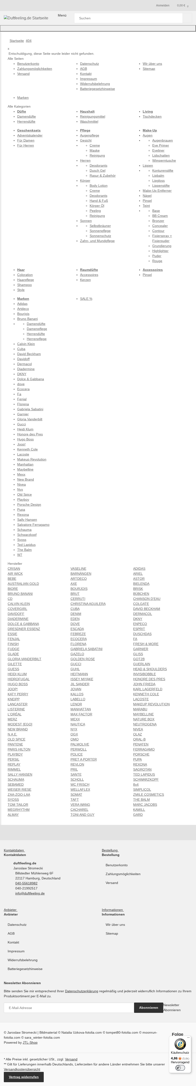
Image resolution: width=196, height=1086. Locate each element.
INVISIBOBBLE (144, 674)
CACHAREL (79, 810)
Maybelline (25, 469)
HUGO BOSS (18, 684)
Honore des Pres (30, 434)
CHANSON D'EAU (146, 599)
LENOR (76, 704)
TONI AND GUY (82, 815)
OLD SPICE (16, 739)
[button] (15, 850)
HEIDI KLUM (17, 674)
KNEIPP (14, 699)
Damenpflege (37, 329)
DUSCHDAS (142, 634)
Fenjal (22, 399)
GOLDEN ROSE (83, 659)
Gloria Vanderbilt (29, 419)
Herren (85, 160)
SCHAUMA (16, 779)
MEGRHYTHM (19, 810)
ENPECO (140, 624)
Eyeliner (158, 150)
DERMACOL (142, 614)
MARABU (140, 709)
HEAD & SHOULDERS (150, 669)
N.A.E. (12, 734)
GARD (138, 815)
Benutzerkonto (117, 865)
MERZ (12, 719)
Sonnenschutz (100, 236)
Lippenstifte (161, 185)
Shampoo (24, 285)
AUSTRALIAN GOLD (23, 584)
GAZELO (77, 654)
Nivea (21, 484)
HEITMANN (79, 674)
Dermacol (24, 364)
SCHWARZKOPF (146, 779)
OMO (75, 739)
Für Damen (25, 140)
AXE (74, 584)
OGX (74, 734)
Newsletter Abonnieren (172, 1007)
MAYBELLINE (143, 714)
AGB (11, 933)
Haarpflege (25, 280)
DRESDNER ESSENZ (24, 629)
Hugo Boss (25, 439)
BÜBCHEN (141, 594)
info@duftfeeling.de (30, 893)
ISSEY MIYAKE (82, 679)
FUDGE (13, 649)
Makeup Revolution (31, 459)
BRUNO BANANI (20, 594)
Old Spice (24, 494)
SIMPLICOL (142, 789)
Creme (95, 145)
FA (135, 639)
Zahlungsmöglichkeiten (123, 874)
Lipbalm (158, 175)
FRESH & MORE (145, 644)
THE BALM (141, 799)
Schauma (24, 530)
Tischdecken (152, 116)
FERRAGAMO (144, 749)
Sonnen (86, 221)
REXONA (140, 764)
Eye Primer (160, 145)
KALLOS (77, 694)
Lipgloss (158, 180)
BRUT (75, 594)
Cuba (21, 349)
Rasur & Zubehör (103, 175)
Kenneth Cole (27, 449)
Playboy (23, 499)
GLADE (13, 654)
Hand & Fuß (99, 201)
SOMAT (76, 794)
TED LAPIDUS (144, 774)
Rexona (23, 514)
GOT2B (139, 659)
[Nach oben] (98, 28)
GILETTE (15, 664)
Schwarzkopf (27, 535)
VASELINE (78, 568)
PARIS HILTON (19, 749)
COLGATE (141, 604)
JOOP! (13, 689)
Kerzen (85, 280)
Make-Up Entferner (157, 190)
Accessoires (89, 275)
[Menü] (188, 1039)
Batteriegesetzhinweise (25, 969)
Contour (158, 231)
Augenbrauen (162, 140)
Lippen (148, 165)
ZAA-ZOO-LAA (19, 794)
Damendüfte (26, 116)
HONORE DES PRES (149, 679)
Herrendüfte (26, 121)
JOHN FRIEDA (144, 684)
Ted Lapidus (26, 545)
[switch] (180, 1068)
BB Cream (160, 216)
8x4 (136, 784)
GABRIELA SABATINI (87, 649)
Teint (146, 206)
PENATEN (140, 744)
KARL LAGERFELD (147, 689)
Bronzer (158, 221)
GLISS (138, 654)
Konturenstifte (162, 170)
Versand (112, 883)
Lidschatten (161, 155)
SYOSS (13, 799)
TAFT (75, 799)
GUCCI (76, 664)
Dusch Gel (97, 170)
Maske (95, 150)
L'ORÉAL (15, 714)
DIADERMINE (18, 619)
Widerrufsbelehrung (23, 960)
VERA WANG (80, 804)
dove (21, 384)
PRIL (74, 769)
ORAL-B (139, 739)
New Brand (25, 479)
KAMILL (139, 810)
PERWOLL (79, 749)
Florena (23, 404)
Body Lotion (99, 185)
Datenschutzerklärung (81, 991)
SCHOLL (77, 779)
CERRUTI (78, 599)
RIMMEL (14, 769)
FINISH (13, 644)
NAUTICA (78, 724)
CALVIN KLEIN (19, 604)
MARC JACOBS (145, 804)
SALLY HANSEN (20, 774)
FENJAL (14, 639)
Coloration (25, 275)
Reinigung (97, 155)
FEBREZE (78, 634)
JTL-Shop (30, 1042)
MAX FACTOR (81, 714)
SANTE (76, 774)
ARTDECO (79, 579)
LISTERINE (16, 709)
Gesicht (86, 140)
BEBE (12, 579)
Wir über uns (115, 925)
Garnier (23, 414)
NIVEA (138, 729)
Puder (156, 256)
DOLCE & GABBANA (23, 624)
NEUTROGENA (145, 724)
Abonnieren (148, 1007)
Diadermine (26, 369)
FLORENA (78, 644)
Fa (19, 394)
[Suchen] (187, 18)
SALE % (86, 299)
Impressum (16, 951)
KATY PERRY (18, 694)
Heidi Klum (25, 429)
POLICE (77, 754)
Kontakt (13, 942)
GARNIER (140, 649)
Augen (147, 135)
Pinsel (147, 201)
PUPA (137, 759)
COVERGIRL (17, 609)
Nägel (147, 195)
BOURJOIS (79, 589)
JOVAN (76, 689)
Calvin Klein (26, 344)
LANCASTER (17, 704)
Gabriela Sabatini (30, 409)
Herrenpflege (37, 339)
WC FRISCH (80, 784)
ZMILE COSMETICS (148, 794)
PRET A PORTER (84, 759)
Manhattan (25, 464)
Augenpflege (89, 135)
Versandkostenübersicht (22, 1069)
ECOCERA (79, 639)
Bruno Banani (27, 319)
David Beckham (29, 354)
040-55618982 (26, 883)
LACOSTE (141, 699)
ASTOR (139, 579)
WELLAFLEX (80, 789)
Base (156, 211)
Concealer (160, 226)
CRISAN (14, 568)
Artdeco (23, 309)
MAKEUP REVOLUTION (151, 704)
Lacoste (23, 454)
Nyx (20, 489)
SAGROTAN (142, 769)
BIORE (13, 589)
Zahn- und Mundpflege (97, 241)
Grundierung (161, 246)
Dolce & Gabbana (30, 379)
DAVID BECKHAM (146, 609)
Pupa (21, 509)
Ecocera (23, 389)
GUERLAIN (141, 664)
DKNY (21, 374)
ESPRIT (139, 629)
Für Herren (25, 145)
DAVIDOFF (16, 614)
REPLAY (14, 764)
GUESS (13, 669)
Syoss (21, 540)
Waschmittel (89, 121)
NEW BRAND (18, 729)
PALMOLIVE (80, 744)
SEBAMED (16, 784)
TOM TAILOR (18, 804)
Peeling (95, 211)
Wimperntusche (164, 160)
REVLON (77, 764)
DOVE (75, 624)
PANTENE (15, 744)
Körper (85, 180)
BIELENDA (141, 584)
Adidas (22, 304)
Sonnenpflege (100, 231)
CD (10, 599)
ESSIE (12, 634)
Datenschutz (17, 925)
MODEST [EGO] (20, 724)
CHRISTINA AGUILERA (88, 604)
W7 (19, 555)
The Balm (24, 550)
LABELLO (78, 699)
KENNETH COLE (146, 694)
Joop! (21, 444)
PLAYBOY (15, 754)
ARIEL (138, 574)
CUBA (75, 609)
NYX (74, 729)
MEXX (75, 719)
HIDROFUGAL (19, 679)
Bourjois (23, 314)
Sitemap (112, 933)
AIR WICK (15, 574)
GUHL (75, 669)
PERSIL (13, 759)
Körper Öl (97, 206)
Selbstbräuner (100, 226)
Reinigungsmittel (92, 116)
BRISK (138, 589)
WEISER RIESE (19, 789)
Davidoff (23, 359)
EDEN (75, 619)
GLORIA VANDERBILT (24, 659)
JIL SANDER (80, 684)
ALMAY (13, 815)
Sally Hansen (27, 519)
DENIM (76, 614)
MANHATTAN (81, 709)
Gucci (21, 424)
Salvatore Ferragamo (33, 525)
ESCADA (77, 629)
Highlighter (160, 251)
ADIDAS (139, 568)
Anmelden (162, 5)
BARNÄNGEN (81, 574)
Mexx (21, 474)
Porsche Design (29, 504)
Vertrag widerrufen (24, 1077)
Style (21, 290)
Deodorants (98, 165)
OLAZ (137, 734)
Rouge (157, 261)
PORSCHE (141, 754)
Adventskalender (30, 135)
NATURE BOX (143, 719)
